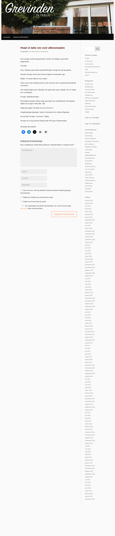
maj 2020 (88, 251)
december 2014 (90, 432)
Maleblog (88, 103)
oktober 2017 (89, 337)
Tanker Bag (88, 150)
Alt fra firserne (89, 64)
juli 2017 (87, 345)
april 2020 (88, 253)
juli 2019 (87, 278)
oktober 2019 (89, 270)
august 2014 (89, 443)
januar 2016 (88, 396)
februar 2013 (89, 493)
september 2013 (90, 474)
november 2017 (90, 334)
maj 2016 (88, 384)
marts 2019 (88, 290)
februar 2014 (89, 460)
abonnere (23, 208)
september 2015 (90, 407)
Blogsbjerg (88, 163)
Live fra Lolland (89, 169)
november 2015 (90, 401)
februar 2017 (89, 359)
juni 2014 (88, 449)
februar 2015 (89, 426)
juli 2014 (87, 446)
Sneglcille (88, 189)
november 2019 (90, 267)
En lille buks (88, 61)
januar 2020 (88, 262)
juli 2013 (87, 479)
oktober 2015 (89, 404)
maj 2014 (88, 452)
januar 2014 (88, 463)
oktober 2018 (89, 304)
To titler (87, 58)
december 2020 (90, 231)
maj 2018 (88, 317)
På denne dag (89, 109)
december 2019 (90, 264)
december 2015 (90, 398)
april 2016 (88, 387)
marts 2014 (88, 457)
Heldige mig (88, 95)
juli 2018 (87, 312)
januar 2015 (88, 429)
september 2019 (90, 273)
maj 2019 (88, 284)
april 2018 (88, 320)
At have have (89, 84)
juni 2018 (88, 315)
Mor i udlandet (89, 144)
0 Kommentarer (44, 51)
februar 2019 (89, 292)
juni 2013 (88, 482)
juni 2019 (88, 281)
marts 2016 (88, 390)
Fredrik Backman (90, 180)
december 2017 (90, 331)
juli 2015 (87, 412)
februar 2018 (89, 326)
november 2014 (90, 435)
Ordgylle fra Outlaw (91, 147)
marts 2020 (88, 256)
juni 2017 (88, 348)
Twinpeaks (88, 172)
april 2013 (88, 488)
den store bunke (90, 92)
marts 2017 (88, 357)
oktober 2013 (89, 471)
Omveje (87, 152)
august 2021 (89, 223)
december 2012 (90, 499)
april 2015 (88, 421)
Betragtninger (89, 87)
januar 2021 (88, 228)
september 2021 (90, 220)
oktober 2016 (89, 371)
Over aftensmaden (34, 51)
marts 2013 (88, 491)
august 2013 (89, 477)
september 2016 (90, 373)
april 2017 (88, 354)
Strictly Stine (89, 191)
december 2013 (90, 466)
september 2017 (90, 340)
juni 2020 (88, 248)
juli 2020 (87, 245)
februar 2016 (89, 393)
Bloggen (7, 37)
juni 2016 (88, 382)
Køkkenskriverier (90, 101)
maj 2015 (88, 418)
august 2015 (89, 410)
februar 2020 (89, 259)
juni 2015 (88, 415)
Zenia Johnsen (89, 177)
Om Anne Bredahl (90, 138)
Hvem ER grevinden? (21, 37)
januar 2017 (88, 362)
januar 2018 (88, 329)
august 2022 (89, 203)
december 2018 (90, 298)
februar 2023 (89, 200)
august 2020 (89, 242)
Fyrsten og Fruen (90, 166)
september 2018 (90, 306)
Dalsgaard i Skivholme (92, 141)
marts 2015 (88, 424)
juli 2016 (87, 379)
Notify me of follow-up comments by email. (38, 197)
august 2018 (89, 309)
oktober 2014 (89, 438)
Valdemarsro (89, 183)
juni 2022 (88, 206)
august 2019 (89, 276)
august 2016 (89, 376)
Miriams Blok (89, 133)
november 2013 (90, 468)
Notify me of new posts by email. (34, 201)
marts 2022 (88, 211)
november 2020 (90, 234)
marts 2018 (88, 323)
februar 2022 (89, 214)
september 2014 (90, 440)
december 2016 (90, 365)
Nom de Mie (88, 186)
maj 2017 (88, 351)
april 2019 (88, 287)
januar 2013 (88, 496)
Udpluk (87, 112)
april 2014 (88, 454)
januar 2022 (88, 217)
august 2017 (89, 343)
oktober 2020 (89, 237)
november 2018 (90, 301)
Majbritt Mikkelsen (90, 155)
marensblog (88, 136)
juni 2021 (88, 225)
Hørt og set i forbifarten (92, 98)
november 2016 (90, 368)
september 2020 (90, 239)
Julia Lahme (89, 175)
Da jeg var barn (89, 89)
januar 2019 (88, 295)
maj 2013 (88, 485)
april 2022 (88, 209)
